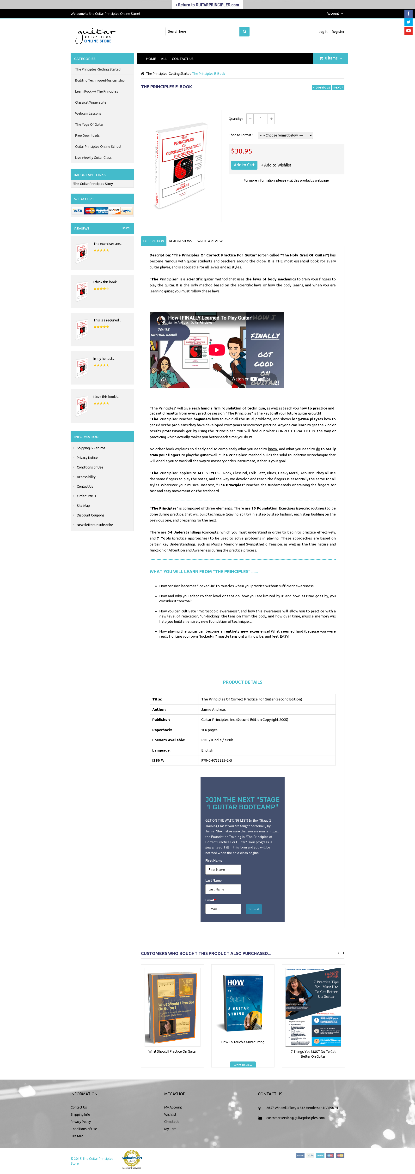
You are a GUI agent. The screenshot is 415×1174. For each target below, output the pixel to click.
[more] (126, 227)
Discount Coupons (90, 515)
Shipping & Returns (91, 448)
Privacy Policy (81, 1122)
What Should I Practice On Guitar (172, 1051)
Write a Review (210, 241)
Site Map (83, 506)
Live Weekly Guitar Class (93, 158)
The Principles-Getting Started (168, 74)
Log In (323, 32)
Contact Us (183, 59)
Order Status (86, 496)
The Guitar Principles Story (93, 184)
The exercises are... (107, 244)
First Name (213, 860)
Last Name (213, 880)
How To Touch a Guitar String (242, 1042)
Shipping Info (80, 1114)
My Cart (170, 1129)
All (164, 59)
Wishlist (170, 1114)
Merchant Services (131, 1168)
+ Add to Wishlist (276, 165)
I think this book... (106, 282)
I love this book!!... (106, 397)
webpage (322, 180)
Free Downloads (87, 135)
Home (151, 59)
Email (210, 900)
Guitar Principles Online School (98, 146)
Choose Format (240, 135)
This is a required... (107, 320)
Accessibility (86, 477)
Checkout (171, 1122)
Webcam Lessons (88, 113)
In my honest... (104, 359)
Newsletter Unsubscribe (95, 525)
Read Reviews (180, 241)
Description (153, 241)
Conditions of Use (90, 467)
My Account (173, 1107)
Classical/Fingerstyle (90, 102)
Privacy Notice (87, 458)
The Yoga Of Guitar (89, 124)
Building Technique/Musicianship (100, 80)
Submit (254, 909)
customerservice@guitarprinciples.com (295, 1118)
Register (338, 32)
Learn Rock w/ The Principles (96, 91)
